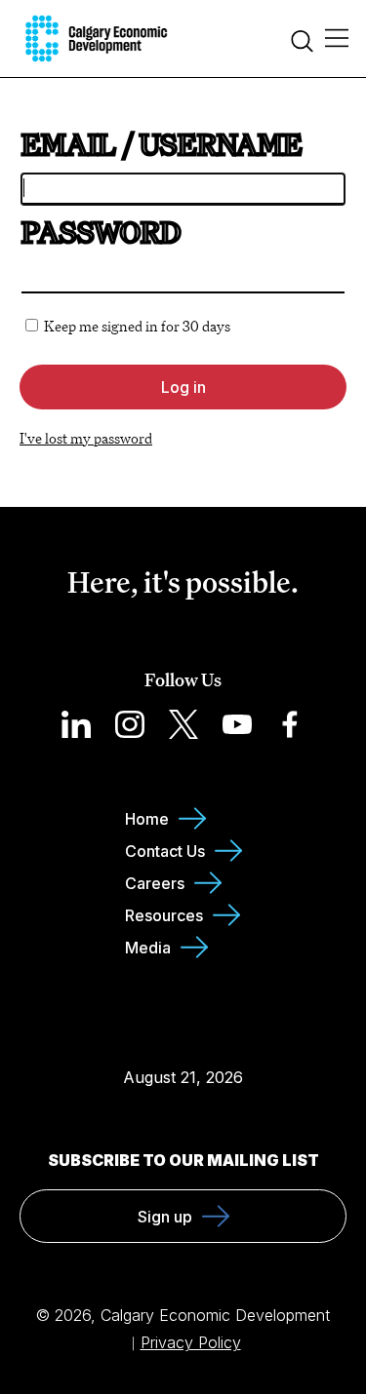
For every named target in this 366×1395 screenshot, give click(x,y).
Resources (164, 915)
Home (147, 819)
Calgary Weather (183, 1039)
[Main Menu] (336, 39)
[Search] (302, 43)
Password (101, 232)
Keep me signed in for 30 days (137, 326)
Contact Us (165, 851)
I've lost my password (86, 438)
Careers (154, 883)
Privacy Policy (191, 1342)
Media (148, 947)
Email (68, 144)
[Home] (96, 38)
